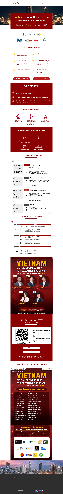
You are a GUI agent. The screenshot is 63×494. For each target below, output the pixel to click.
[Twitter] (40, 491)
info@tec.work (20, 490)
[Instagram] (38, 491)
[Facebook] (36, 491)
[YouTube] (42, 491)
